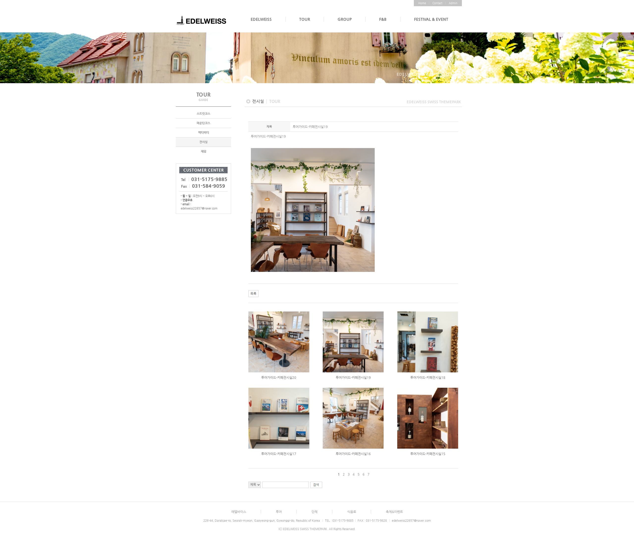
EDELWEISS (261, 19)
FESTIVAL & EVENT (431, 19)
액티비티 (203, 132)
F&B (383, 19)
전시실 (203, 142)
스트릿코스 (203, 113)
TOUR (304, 19)
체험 (203, 151)
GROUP (345, 19)
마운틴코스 (203, 123)
